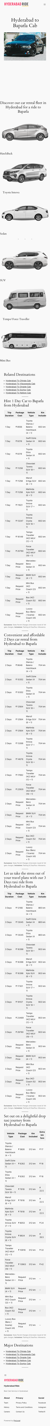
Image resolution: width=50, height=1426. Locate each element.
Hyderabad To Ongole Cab (18, 387)
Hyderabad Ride (11, 1386)
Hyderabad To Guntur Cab (18, 390)
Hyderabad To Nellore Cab (18, 393)
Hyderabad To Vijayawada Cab (20, 384)
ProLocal (17, 1421)
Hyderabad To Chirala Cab (18, 380)
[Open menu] (44, 4)
